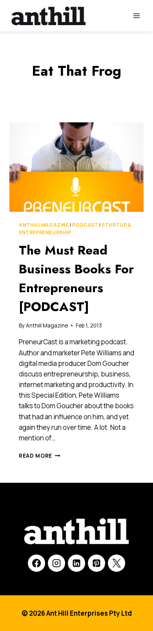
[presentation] (76, 167)
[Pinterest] (96, 563)
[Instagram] (56, 563)
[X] (116, 563)
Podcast (85, 225)
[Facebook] (36, 563)
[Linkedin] (76, 563)
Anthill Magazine (44, 225)
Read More (39, 455)
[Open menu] (136, 15)
